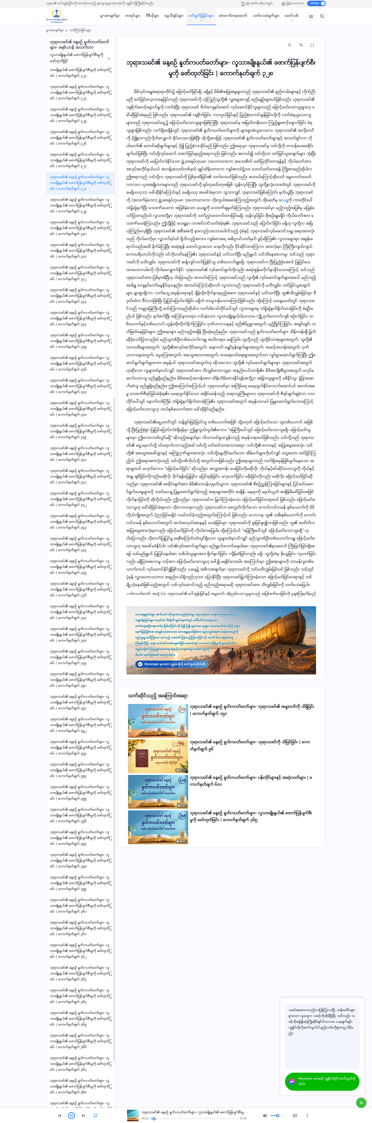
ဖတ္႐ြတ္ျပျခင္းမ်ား (201, 16)
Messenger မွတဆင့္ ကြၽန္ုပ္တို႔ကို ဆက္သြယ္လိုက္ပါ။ (326, 1082)
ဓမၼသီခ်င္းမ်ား (174, 16)
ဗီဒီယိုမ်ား (152, 16)
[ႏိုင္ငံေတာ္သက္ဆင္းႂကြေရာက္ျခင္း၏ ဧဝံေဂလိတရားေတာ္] (58, 16)
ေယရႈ (284, 200)
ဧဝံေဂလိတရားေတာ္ (233, 16)
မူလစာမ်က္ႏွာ (110, 16)
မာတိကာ (135, 45)
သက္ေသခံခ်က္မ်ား (266, 16)
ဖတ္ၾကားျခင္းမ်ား (80, 30)
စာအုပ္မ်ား (133, 16)
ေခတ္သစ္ (292, 16)
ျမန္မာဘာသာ (295, 4)
